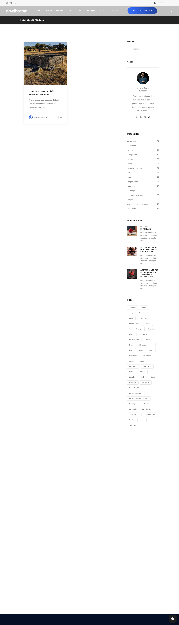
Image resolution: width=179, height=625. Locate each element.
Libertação (131, 186)
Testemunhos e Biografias (137, 204)
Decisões (151, 329)
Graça (131, 350)
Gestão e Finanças (134, 168)
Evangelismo (132, 155)
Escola (78, 10)
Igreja (129, 173)
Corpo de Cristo (134, 323)
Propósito (132, 382)
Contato (114, 10)
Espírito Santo (134, 340)
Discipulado (131, 146)
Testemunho (133, 414)
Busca (149, 313)
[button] (142, 11)
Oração (130, 200)
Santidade (133, 409)
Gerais (129, 164)
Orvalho (48, 10)
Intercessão (133, 356)
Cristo (148, 323)
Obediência (147, 366)
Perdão (143, 377)
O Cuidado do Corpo (135, 195)
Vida (142, 420)
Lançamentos (132, 182)
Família (130, 159)
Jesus (141, 361)
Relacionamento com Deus (138, 398)
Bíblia (131, 318)
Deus (131, 334)
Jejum (129, 177)
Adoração (132, 307)
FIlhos (131, 345)
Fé (152, 345)
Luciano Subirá (143, 88)
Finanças (142, 345)
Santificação (146, 409)
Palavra (142, 372)
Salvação (145, 404)
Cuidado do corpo (135, 329)
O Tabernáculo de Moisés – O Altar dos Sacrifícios (43, 93)
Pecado (132, 377)
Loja (69, 10)
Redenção (145, 382)
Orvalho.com (41, 117)
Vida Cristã (58, 47)
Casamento (143, 318)
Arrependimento (135, 313)
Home (37, 10)
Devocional (143, 334)
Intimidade (147, 356)
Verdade (132, 420)
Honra (141, 350)
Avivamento (132, 141)
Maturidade (133, 366)
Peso (153, 377)
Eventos (103, 10)
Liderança (131, 191)
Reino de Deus (134, 388)
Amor (144, 307)
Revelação (133, 404)
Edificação (90, 10)
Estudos (59, 10)
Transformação (149, 414)
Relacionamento (135, 393)
